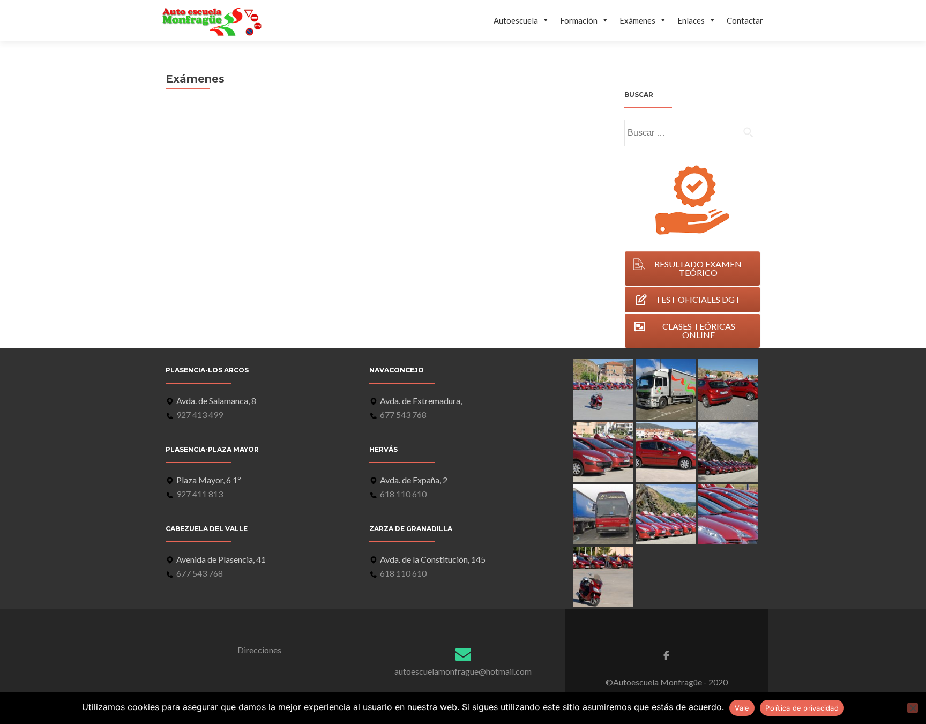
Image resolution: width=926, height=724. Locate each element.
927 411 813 (199, 494)
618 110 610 (403, 494)
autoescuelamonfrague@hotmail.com (463, 671)
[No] (912, 708)
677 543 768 (199, 573)
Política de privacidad (802, 708)
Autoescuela (516, 20)
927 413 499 (199, 414)
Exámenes (637, 20)
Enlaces (691, 20)
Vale (742, 708)
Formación (579, 20)
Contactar (745, 20)
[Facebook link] (666, 655)
